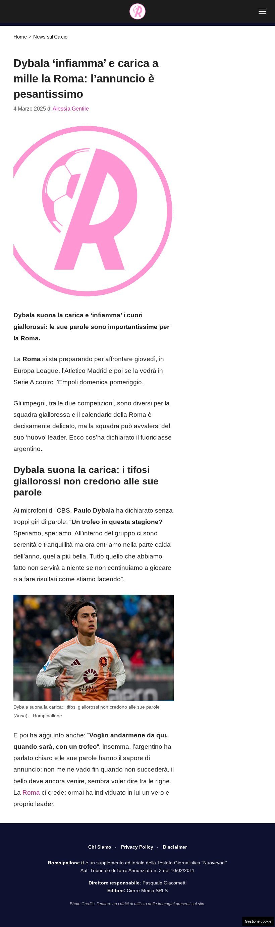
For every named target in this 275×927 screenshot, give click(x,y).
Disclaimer (175, 847)
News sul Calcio (50, 37)
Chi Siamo (99, 847)
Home (20, 37)
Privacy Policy (137, 847)
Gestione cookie (258, 921)
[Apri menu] (262, 11)
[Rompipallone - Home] (137, 11)
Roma (31, 792)
